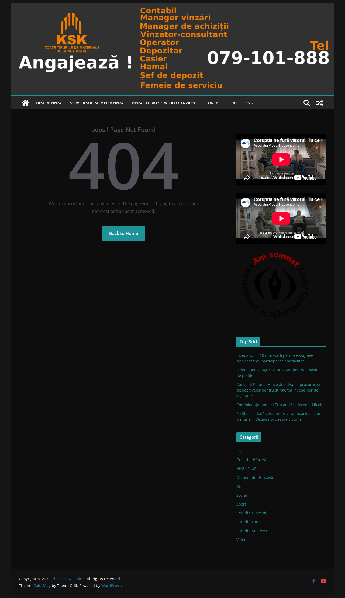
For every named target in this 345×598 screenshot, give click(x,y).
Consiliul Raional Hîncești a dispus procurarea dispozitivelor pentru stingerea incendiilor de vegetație (278, 390)
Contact (214, 102)
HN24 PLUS (246, 468)
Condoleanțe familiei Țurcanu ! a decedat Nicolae (281, 404)
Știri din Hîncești (251, 513)
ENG (249, 102)
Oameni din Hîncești (254, 477)
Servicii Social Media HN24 (96, 102)
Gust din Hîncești (251, 459)
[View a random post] (319, 102)
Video (241, 539)
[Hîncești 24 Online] (25, 102)
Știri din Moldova (251, 530)
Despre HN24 (48, 102)
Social (241, 495)
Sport (241, 504)
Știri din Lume (249, 521)
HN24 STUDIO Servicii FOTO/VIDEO (164, 102)
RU (234, 102)
